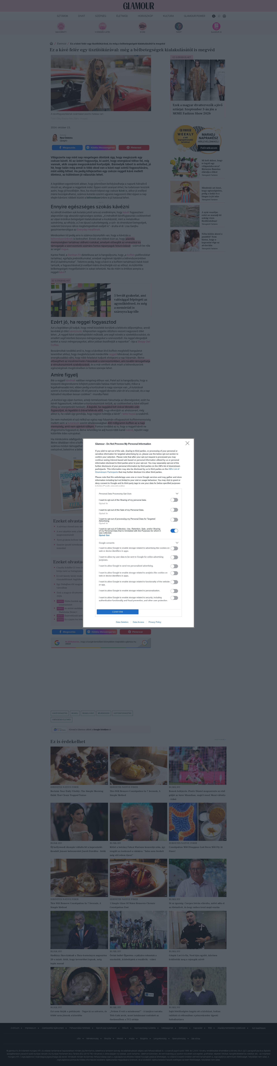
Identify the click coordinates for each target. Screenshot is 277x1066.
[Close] (188, 444)
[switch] (174, 500)
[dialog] (138, 533)
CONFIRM (117, 612)
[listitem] (138, 493)
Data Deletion (122, 622)
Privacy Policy (155, 622)
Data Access (138, 622)
